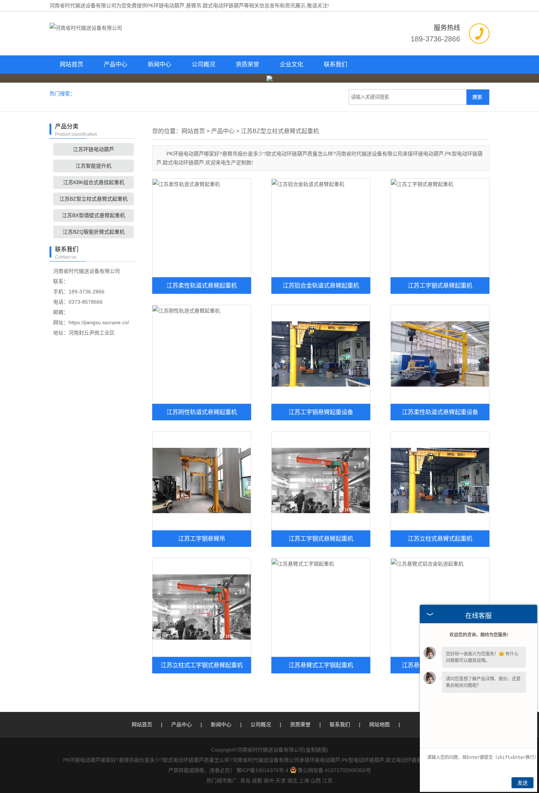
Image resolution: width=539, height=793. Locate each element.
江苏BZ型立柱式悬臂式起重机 (93, 199)
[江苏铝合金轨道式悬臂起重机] (320, 227)
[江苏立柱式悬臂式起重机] (439, 480)
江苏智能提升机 (93, 166)
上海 (304, 780)
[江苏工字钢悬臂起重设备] (320, 354)
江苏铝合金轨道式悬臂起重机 (321, 285)
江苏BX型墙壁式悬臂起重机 (93, 215)
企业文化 (291, 64)
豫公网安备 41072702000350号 (334, 770)
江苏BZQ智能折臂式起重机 (94, 232)
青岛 (245, 780)
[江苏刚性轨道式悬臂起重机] (201, 354)
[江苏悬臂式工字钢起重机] (320, 607)
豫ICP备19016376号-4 (262, 770)
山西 (316, 780)
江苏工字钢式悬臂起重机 (440, 285)
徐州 (269, 780)
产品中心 (115, 64)
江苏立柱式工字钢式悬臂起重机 (202, 665)
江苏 (327, 780)
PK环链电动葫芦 (165, 5)
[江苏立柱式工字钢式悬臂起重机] (201, 607)
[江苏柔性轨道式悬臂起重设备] (439, 354)
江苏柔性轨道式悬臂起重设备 (440, 412)
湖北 (292, 780)
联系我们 (335, 64)
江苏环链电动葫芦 (93, 149)
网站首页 (71, 64)
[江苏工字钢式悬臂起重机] (439, 227)
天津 (280, 780)
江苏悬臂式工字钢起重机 (321, 665)
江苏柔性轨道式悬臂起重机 (201, 285)
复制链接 (316, 750)
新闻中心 (159, 64)
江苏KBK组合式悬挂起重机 (93, 182)
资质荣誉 (247, 64)
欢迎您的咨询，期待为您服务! (479, 634)
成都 (257, 780)
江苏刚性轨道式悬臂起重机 (201, 412)
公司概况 (203, 64)
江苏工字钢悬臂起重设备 (321, 412)
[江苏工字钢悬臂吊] (201, 480)
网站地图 (379, 724)
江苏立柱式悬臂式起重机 (440, 538)
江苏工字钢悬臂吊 (201, 538)
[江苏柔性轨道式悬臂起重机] (201, 227)
